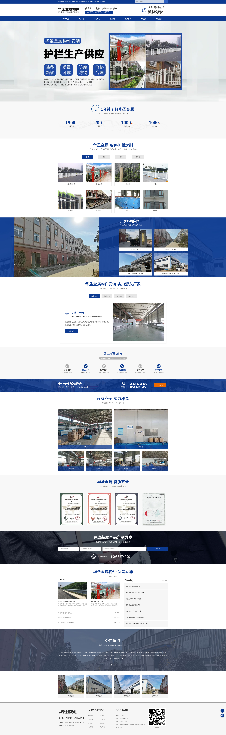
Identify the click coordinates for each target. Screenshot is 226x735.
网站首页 (66, 19)
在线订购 (143, 19)
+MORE (113, 665)
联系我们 (159, 19)
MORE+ (164, 580)
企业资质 (112, 19)
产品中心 (97, 19)
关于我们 (81, 19)
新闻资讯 (128, 19)
